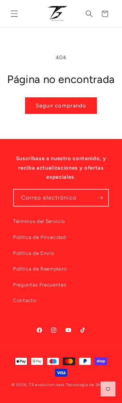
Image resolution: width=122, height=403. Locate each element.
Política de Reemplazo (40, 269)
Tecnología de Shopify (88, 384)
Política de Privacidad (39, 237)
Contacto (24, 300)
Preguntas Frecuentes (39, 285)
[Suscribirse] (100, 198)
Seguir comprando (61, 105)
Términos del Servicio (39, 221)
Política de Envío (33, 253)
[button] (14, 13)
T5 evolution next (47, 384)
